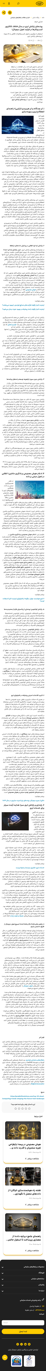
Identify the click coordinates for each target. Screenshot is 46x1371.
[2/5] (26, 1109)
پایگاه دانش (35, 17)
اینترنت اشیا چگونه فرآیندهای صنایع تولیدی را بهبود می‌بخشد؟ (23, 305)
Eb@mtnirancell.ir (37, 1084)
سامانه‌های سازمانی (37, 1279)
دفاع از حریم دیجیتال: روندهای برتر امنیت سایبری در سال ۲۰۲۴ (23, 800)
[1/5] (29, 1109)
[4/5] (19, 1109)
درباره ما (41, 1291)
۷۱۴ (43, 1306)
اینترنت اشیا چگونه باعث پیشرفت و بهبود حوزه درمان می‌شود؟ (23, 309)
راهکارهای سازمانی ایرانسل (35, 1060)
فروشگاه (41, 1273)
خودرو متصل (12, 325)
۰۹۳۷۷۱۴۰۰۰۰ (39, 1310)
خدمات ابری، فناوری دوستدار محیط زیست (30, 868)
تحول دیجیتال (28, 986)
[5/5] (15, 1109)
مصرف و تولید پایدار (17, 916)
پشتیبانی (41, 1285)
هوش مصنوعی (31, 290)
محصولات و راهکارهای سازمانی (34, 1267)
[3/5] (22, 1109)
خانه (43, 17)
